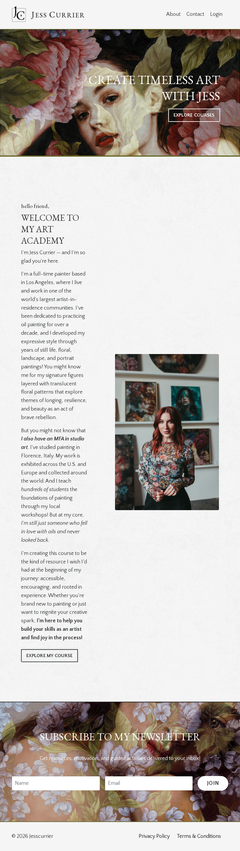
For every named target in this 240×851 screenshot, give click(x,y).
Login (216, 14)
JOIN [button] (213, 783)
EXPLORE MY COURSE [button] (49, 655)
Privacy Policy (154, 836)
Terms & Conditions (199, 836)
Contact (195, 14)
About (173, 14)
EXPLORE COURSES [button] (194, 115)
